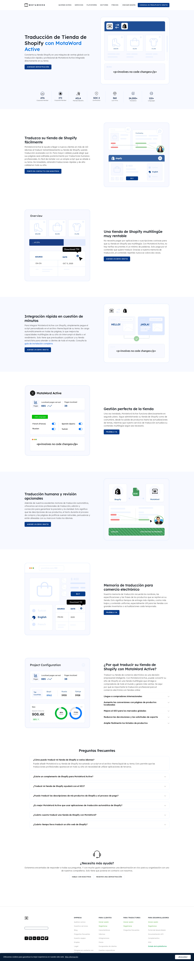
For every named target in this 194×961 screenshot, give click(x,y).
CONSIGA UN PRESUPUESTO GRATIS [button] (154, 5)
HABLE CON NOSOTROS (81, 877)
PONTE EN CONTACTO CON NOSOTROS (43, 171)
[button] (65, 5)
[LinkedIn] (35, 938)
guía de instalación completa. (39, 343)
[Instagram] (39, 938)
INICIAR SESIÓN (128, 5)
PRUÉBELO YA (111, 432)
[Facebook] (27, 938)
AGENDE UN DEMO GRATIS (117, 259)
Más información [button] (71, 957)
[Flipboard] (46, 938)
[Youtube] (43, 938)
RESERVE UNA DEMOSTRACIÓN (109, 877)
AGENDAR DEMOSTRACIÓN (38, 67)
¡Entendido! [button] (182, 957)
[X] (31, 938)
